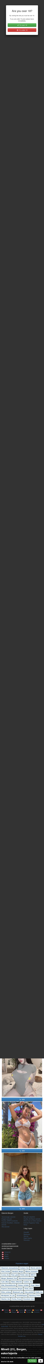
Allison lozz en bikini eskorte (32, 1221)
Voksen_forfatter (23, 1285)
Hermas (26, 1236)
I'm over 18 (23, 25)
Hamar (6, 1254)
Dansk (13, 1310)
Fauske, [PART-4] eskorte (10, 1221)
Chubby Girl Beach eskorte (32, 1219)
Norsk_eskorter (36, 1268)
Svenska (36, 1312)
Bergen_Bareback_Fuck (9, 1278)
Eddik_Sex (39, 1292)
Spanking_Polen (34, 1295)
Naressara (27, 1234)
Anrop (33, 1361)
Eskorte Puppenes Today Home (31, 1224)
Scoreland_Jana (28, 1299)
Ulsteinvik (7, 1252)
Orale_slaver (29, 1289)
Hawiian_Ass (5, 1299)
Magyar (13, 1312)
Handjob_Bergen (17, 1271)
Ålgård (6, 1256)
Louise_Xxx (5, 1275)
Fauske (6, 1258)
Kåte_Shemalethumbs (8, 1285)
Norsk (21, 1312)
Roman (28, 1312)
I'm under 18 (22, 30)
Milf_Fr (33, 1275)
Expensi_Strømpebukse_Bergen (12, 1289)
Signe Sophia (28, 1238)
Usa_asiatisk (29, 1292)
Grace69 (26, 1232)
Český (6, 1310)
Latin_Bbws (5, 1282)
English (29, 1310)
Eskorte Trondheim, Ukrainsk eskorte (11, 1224)
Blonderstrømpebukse (26, 1278)
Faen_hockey (5, 1271)
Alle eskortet (5, 1227)
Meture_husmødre (32, 1271)
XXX (23, 1099)
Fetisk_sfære (25, 1275)
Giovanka (26, 1240)
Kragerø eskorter (7, 1219)
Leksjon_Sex (24, 1268)
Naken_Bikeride (16, 1282)
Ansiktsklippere (22, 1295)
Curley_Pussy (16, 1299)
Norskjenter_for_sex (8, 1295)
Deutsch (21, 1310)
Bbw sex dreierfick (29, 1217)
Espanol (37, 1310)
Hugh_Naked (35, 1285)
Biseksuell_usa (18, 1292)
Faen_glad (14, 1275)
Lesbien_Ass (28, 1282)
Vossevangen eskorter (8, 1217)
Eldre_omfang (6, 1292)
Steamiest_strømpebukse (9, 1268)
